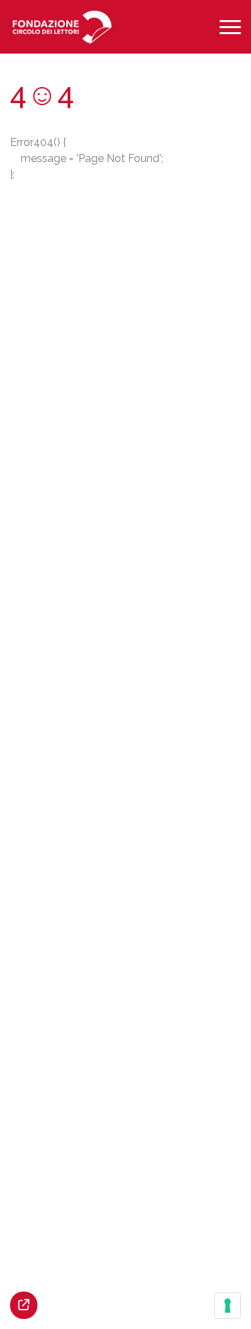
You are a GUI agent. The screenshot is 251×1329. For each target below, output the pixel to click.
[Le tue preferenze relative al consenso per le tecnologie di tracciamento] (227, 1305)
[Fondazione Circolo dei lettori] (62, 27)
